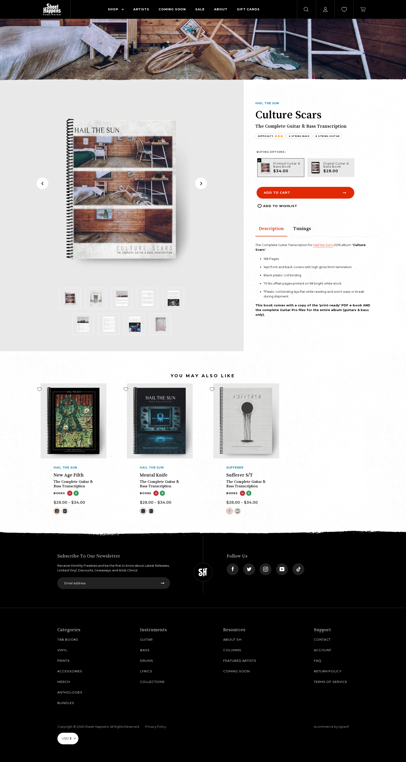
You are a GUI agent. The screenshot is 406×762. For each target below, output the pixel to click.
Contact (322, 639)
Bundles (65, 703)
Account (323, 650)
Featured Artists (239, 660)
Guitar (146, 639)
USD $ (67, 738)
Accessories (69, 671)
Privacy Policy (155, 726)
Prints (63, 660)
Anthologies (69, 692)
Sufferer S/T (239, 475)
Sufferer (235, 467)
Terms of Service (330, 682)
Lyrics (146, 671)
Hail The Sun (267, 103)
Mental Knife (154, 475)
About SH (232, 639)
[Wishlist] (344, 9)
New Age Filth (69, 475)
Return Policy (328, 671)
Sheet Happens (97, 726)
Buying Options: (271, 152)
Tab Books (67, 639)
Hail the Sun (65, 467)
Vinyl (62, 650)
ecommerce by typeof (331, 726)
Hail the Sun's (323, 245)
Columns (232, 650)
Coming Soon (236, 671)
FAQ (317, 660)
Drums (146, 660)
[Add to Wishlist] (39, 389)
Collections (152, 682)
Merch (63, 682)
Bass (145, 650)
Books (59, 493)
